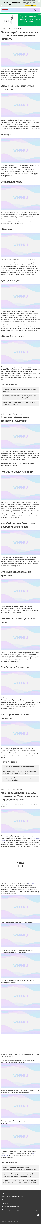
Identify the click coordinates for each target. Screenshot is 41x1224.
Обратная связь (7, 1200)
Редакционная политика (10, 1207)
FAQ (3, 1193)
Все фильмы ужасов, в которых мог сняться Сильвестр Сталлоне (19, 403)
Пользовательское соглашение (13, 1197)
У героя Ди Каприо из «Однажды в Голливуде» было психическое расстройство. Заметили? (20, 1182)
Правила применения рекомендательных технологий (20, 1210)
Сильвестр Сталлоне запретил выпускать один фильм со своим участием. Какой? (20, 397)
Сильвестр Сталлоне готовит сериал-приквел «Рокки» (19, 390)
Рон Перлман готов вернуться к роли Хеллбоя (19, 767)
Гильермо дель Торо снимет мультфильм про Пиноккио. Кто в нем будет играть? (19, 772)
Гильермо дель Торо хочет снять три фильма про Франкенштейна (19, 779)
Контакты (5, 1203)
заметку (31, 883)
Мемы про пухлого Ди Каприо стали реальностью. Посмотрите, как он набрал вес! (20, 1168)
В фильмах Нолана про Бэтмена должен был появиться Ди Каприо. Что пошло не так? (19, 1175)
